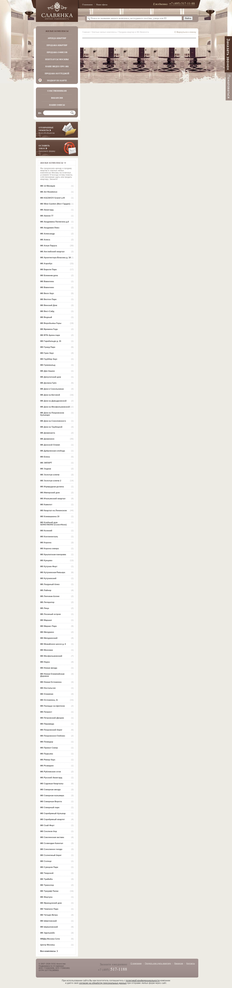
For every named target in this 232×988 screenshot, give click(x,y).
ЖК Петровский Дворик (52, 718)
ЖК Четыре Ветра (49, 915)
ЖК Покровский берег (51, 730)
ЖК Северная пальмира (52, 795)
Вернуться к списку (186, 32)
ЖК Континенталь (49, 536)
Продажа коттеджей (57, 73)
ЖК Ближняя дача (49, 275)
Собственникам (57, 90)
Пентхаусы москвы (57, 59)
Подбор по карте (57, 80)
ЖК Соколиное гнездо (51, 849)
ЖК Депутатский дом (50, 377)
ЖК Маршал (46, 620)
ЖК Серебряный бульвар (53, 813)
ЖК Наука (45, 662)
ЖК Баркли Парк (48, 269)
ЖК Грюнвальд (47, 365)
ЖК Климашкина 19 (49, 516)
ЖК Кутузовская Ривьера (52, 572)
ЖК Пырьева (46, 754)
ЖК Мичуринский (48, 638)
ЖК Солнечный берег (51, 855)
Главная (86, 32)
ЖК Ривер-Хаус (47, 760)
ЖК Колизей (46, 530)
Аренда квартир (57, 38)
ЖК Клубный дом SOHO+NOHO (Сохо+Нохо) (53, 523)
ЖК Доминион (47, 439)
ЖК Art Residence (48, 192)
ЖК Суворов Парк (49, 867)
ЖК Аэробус (46, 263)
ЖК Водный (46, 317)
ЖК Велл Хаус (47, 293)
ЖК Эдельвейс (47, 933)
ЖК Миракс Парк (48, 626)
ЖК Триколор (47, 885)
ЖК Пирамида (47, 724)
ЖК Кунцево (46, 560)
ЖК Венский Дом (48, 305)
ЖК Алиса (45, 239)
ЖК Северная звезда (50, 789)
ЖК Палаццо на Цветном (52, 706)
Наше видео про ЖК (57, 66)
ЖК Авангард (46, 210)
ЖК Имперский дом (50, 492)
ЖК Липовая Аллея (49, 596)
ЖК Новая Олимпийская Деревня (52, 675)
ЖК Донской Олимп (50, 445)
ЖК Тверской (46, 873)
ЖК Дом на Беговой (50, 395)
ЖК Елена (45, 457)
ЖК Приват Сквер (49, 748)
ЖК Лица (44, 608)
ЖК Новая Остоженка (50, 682)
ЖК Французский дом (51, 903)
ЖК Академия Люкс (49, 228)
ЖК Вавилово (47, 287)
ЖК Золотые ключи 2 (50, 481)
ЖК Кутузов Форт (48, 566)
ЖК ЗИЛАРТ (46, 463)
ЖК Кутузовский (48, 578)
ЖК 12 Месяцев (47, 186)
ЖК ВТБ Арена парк (50, 335)
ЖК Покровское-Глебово (52, 736)
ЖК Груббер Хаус (48, 359)
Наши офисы (101, 4)
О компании (87, 4)
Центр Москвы (47, 945)
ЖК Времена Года (49, 329)
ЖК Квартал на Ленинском (53, 510)
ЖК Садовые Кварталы (51, 783)
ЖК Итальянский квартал (52, 498)
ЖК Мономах (46, 650)
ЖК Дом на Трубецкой (51, 427)
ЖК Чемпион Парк (49, 909)
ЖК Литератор (47, 602)
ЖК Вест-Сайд (47, 311)
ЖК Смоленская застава (52, 837)
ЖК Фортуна (46, 897)
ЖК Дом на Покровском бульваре (52, 414)
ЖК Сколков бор (48, 831)
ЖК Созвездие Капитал (51, 843)
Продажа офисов (57, 52)
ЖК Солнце (45, 861)
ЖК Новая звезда (48, 668)
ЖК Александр (47, 234)
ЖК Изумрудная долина (52, 486)
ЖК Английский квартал (52, 251)
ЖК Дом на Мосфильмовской (55, 407)
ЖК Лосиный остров (50, 614)
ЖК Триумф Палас (49, 891)
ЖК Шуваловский (49, 927)
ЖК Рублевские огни (50, 771)
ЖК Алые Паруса (48, 245)
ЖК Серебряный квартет (52, 819)
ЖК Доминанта (47, 433)
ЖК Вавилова (47, 281)
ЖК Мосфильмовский (51, 656)
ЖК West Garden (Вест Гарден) (55, 204)
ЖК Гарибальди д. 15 (50, 341)
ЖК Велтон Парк (48, 299)
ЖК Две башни (47, 371)
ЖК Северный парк (49, 807)
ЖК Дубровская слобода (52, 451)
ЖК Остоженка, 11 (49, 700)
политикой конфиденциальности (143, 980)
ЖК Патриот (46, 712)
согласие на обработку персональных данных (103, 983)
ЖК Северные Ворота (51, 801)
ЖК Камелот (46, 504)
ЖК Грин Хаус (47, 353)
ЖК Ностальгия (47, 688)
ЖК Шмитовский (48, 921)
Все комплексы (48, 951)
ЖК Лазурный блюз (49, 584)
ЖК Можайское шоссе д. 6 (53, 644)
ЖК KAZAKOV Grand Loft (52, 198)
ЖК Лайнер (45, 590)
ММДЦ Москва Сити (50, 939)
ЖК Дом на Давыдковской (53, 401)
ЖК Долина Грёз (48, 383)
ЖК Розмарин (47, 766)
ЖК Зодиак (45, 469)
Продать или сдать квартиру (158, 963)
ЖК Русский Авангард (51, 777)
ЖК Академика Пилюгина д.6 (54, 222)
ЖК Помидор (46, 742)
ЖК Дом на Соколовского (53, 421)
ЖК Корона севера (49, 548)
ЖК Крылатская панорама (53, 554)
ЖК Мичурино (47, 632)
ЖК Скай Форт (47, 825)
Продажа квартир (57, 45)
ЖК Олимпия (46, 694)
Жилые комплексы (57, 31)
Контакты (190, 963)
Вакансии (57, 97)
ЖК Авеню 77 (46, 216)
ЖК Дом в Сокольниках (52, 389)
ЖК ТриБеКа (46, 879)
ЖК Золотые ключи (49, 475)
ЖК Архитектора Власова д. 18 (55, 257)
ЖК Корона (45, 542)
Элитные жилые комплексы (104, 32)
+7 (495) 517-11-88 (182, 3)
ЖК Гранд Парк (47, 347)
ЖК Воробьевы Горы (50, 323)
